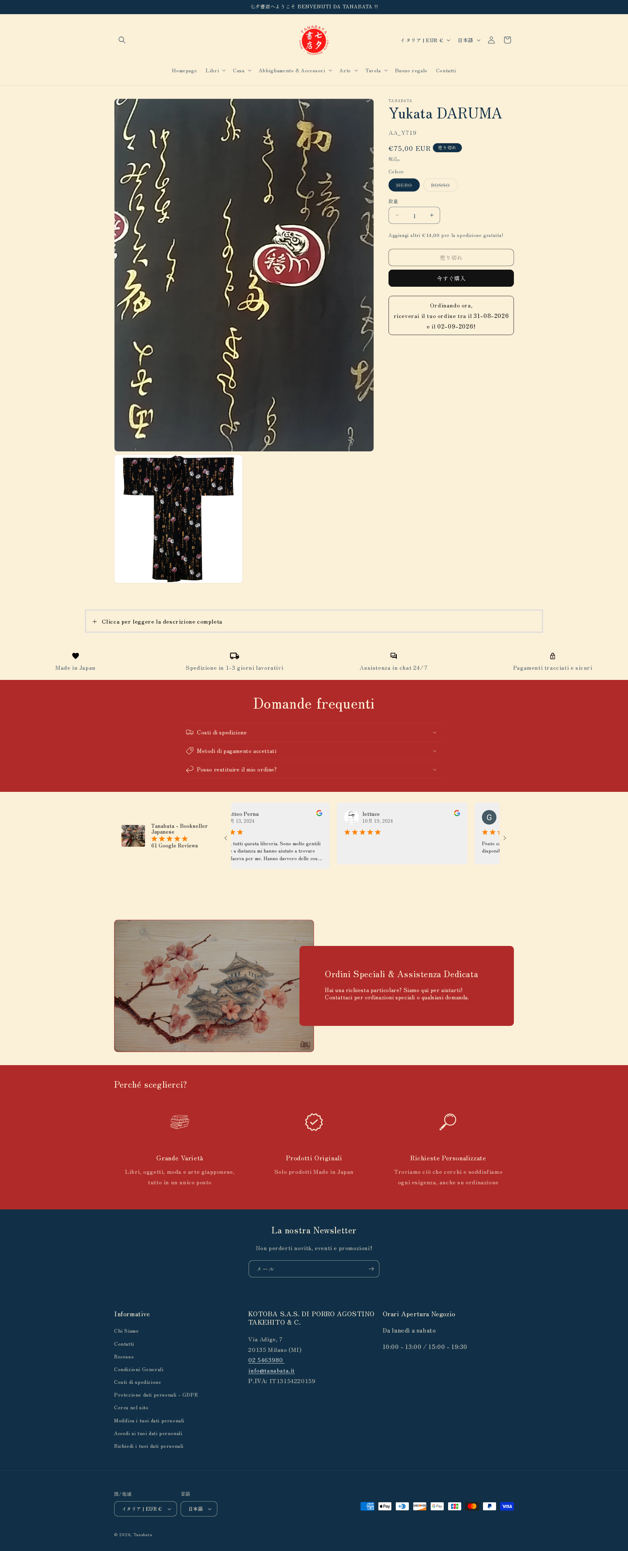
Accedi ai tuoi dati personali (148, 1433)
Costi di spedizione (137, 1381)
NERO (406, 186)
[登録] (371, 1268)
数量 (393, 200)
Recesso (124, 1356)
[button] (122, 40)
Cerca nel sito (131, 1407)
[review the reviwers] (286, 814)
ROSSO (443, 186)
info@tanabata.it (271, 1370)
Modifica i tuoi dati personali (149, 1420)
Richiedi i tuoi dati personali (149, 1445)
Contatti (124, 1343)
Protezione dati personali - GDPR (156, 1394)
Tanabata (142, 1534)
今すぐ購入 (451, 278)
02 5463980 (266, 1359)
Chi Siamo (126, 1330)
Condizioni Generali (138, 1369)
